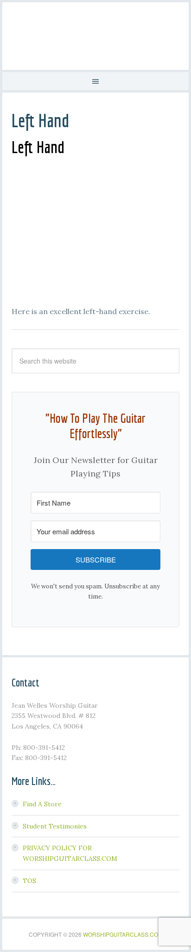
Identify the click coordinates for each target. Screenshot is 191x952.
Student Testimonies (55, 826)
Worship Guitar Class (95, 35)
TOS (29, 881)
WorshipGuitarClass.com (123, 934)
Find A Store (42, 804)
